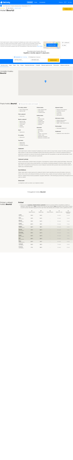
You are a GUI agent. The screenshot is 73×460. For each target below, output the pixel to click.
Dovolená (30, 2)
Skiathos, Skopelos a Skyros (16, 5)
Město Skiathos (25, 5)
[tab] (4, 65)
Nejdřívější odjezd (18, 59)
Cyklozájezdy (42, 2)
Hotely (35, 2)
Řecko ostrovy (8, 5)
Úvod (4, 5)
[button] (45, 81)
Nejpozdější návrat (35, 59)
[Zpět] (1, 6)
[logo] (5, 2)
